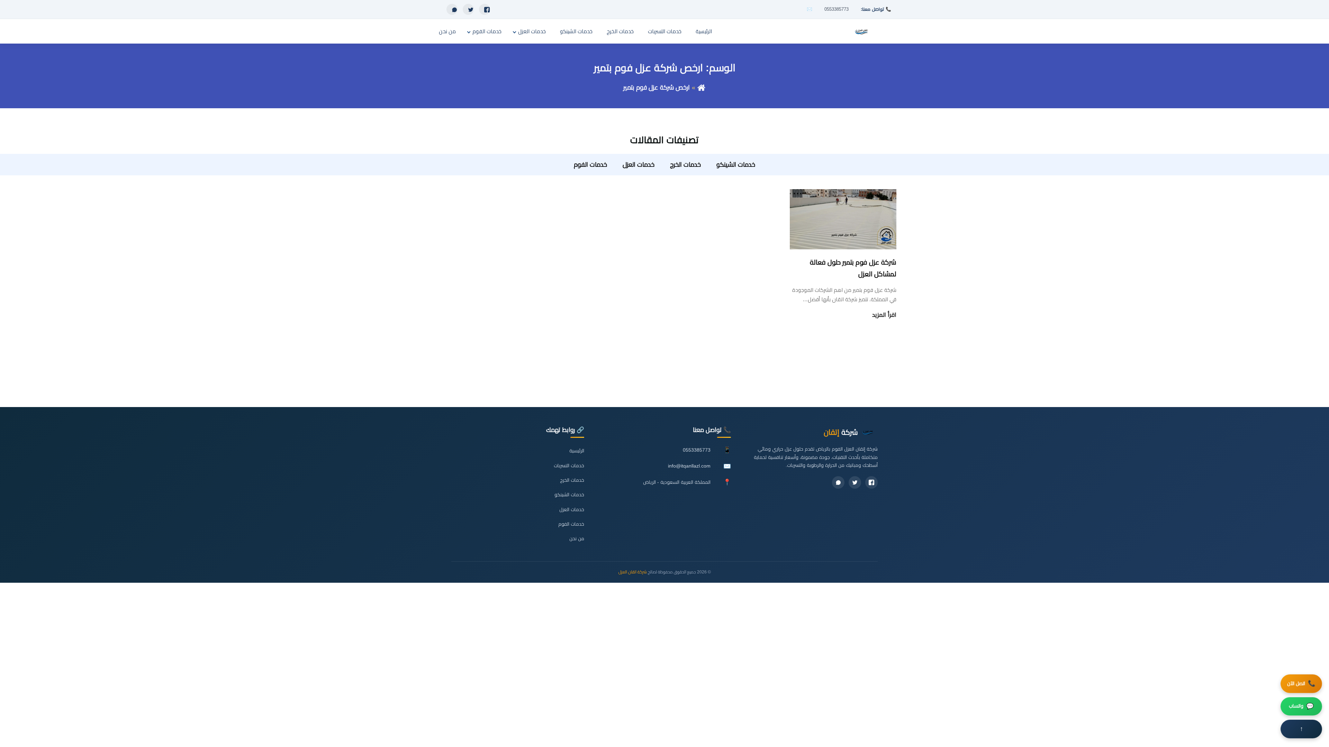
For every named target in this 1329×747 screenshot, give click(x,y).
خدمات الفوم (486, 31)
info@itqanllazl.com (689, 466)
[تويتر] (468, 9)
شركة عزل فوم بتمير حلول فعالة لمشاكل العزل (853, 268)
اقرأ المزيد (884, 315)
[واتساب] (452, 9)
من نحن (447, 31)
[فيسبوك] (484, 9)
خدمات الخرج (620, 31)
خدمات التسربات (664, 31)
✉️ (809, 9)
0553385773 (836, 9)
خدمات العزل (532, 31)
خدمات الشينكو (576, 31)
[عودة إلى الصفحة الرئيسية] (701, 87)
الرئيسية (704, 31)
